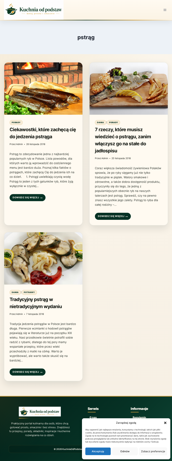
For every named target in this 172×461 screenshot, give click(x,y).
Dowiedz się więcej (25, 198)
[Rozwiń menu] (165, 9)
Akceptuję (98, 451)
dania (100, 122)
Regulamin (139, 417)
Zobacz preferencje (153, 451)
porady (16, 122)
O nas (93, 417)
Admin (19, 144)
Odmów (125, 451)
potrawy (29, 292)
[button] (165, 423)
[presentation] (43, 88)
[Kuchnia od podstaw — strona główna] (40, 412)
